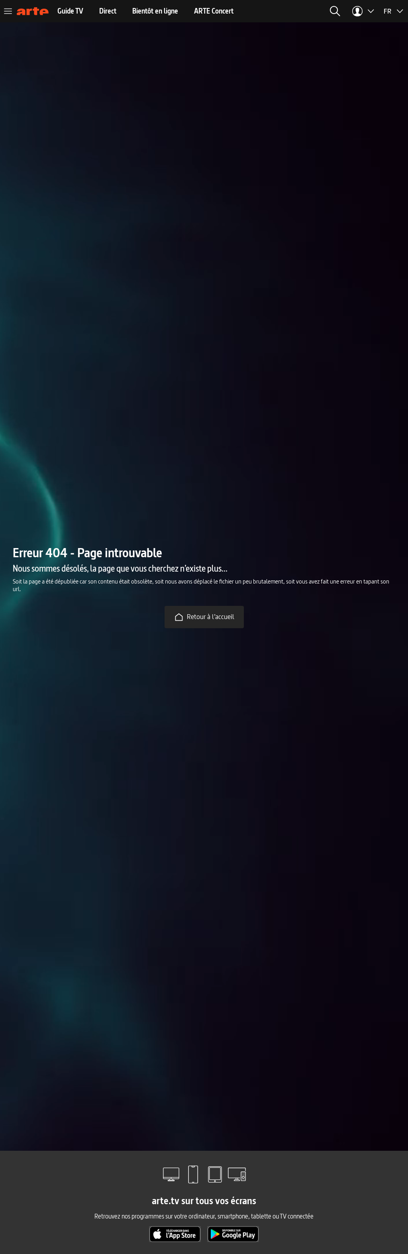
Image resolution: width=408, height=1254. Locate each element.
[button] (335, 11)
